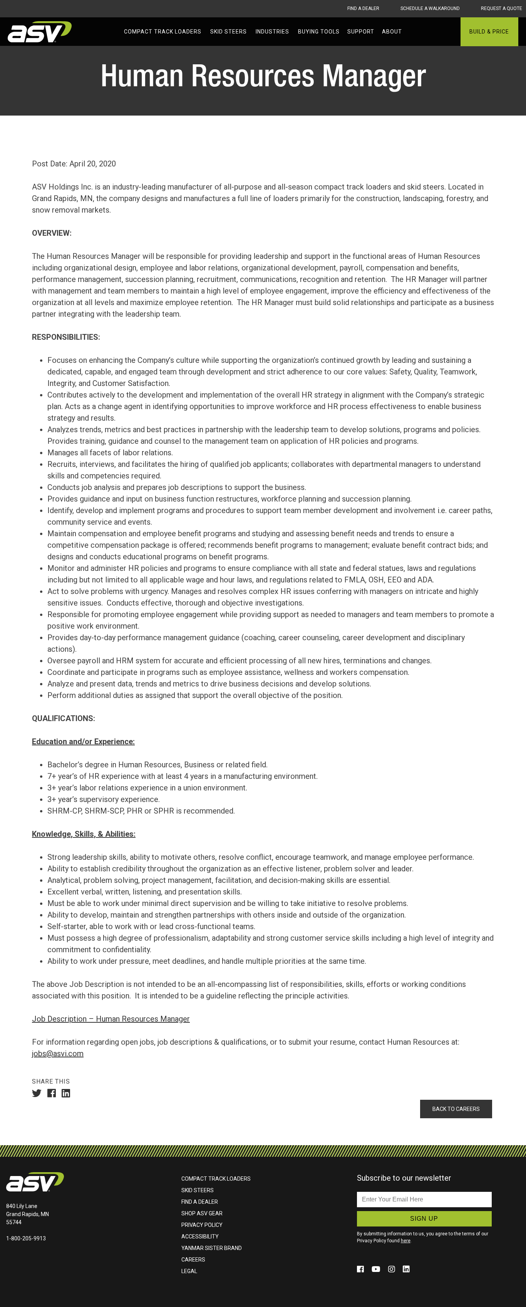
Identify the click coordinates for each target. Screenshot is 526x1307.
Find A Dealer (363, 8)
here (405, 1240)
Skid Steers (197, 1190)
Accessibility (200, 1236)
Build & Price (489, 32)
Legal (189, 1271)
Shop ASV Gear (202, 1213)
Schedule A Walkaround (430, 8)
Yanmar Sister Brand (211, 1248)
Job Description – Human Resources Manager (111, 1018)
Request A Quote (501, 8)
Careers (193, 1260)
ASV (40, 31)
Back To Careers (456, 1109)
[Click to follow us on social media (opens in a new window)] (361, 1269)
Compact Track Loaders (216, 1179)
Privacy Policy (202, 1225)
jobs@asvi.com (58, 1053)
